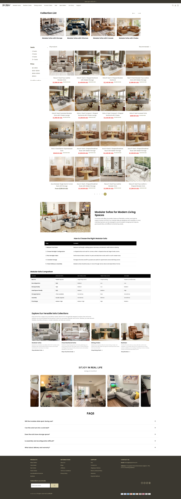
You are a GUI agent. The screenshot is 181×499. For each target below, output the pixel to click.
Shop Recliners (125, 351)
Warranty (93, 473)
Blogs (62, 465)
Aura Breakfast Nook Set (36, 473)
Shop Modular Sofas (38, 350)
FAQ (92, 462)
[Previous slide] (133, 13)
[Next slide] (139, 13)
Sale (56, 5)
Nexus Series (33, 462)
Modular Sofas (17, 5)
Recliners (32, 476)
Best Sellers (63, 5)
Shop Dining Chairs (97, 350)
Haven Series (33, 470)
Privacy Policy (64, 473)
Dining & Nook (38, 5)
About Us (63, 462)
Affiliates (63, 468)
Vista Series (33, 465)
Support (78, 5)
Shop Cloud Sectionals (68, 351)
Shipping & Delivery (95, 468)
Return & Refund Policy (96, 470)
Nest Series (33, 468)
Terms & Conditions (66, 470)
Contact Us (94, 465)
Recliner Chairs (27, 5)
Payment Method (95, 476)
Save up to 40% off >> (90, 1)
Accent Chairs (48, 5)
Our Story (71, 5)
